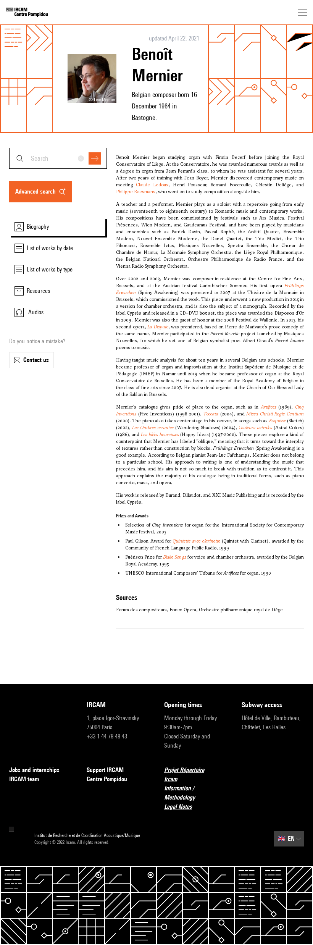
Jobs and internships (34, 770)
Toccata (210, 414)
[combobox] (58, 158)
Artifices (268, 407)
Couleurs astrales (255, 428)
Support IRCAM (105, 770)
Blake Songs (174, 557)
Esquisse (277, 421)
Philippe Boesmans (135, 192)
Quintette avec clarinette (196, 541)
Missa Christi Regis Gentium (275, 414)
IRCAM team (24, 779)
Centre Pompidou (107, 779)
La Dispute (157, 327)
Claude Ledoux (152, 185)
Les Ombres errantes (152, 428)
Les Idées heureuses (160, 434)
